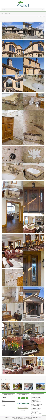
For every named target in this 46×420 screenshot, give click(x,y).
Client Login (23, 410)
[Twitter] (22, 398)
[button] (2, 386)
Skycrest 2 (4, 402)
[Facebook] (19, 398)
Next (43, 16)
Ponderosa (4, 397)
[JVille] (5, 386)
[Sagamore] (40, 386)
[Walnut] (28, 386)
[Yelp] (24, 398)
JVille (3, 400)
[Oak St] (17, 386)
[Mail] (27, 398)
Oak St (4, 405)
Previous (39, 16)
